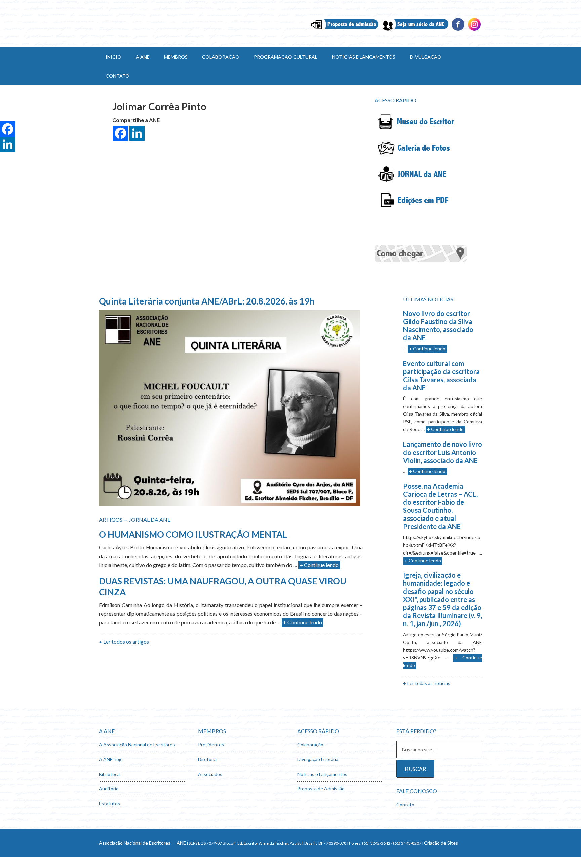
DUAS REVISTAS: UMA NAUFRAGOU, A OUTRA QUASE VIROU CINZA (222, 586)
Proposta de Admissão (321, 788)
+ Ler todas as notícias (426, 683)
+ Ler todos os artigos (124, 641)
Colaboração (310, 744)
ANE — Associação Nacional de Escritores (156, 23)
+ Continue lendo (319, 565)
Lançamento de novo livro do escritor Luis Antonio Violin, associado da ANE (442, 452)
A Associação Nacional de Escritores (137, 744)
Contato (405, 804)
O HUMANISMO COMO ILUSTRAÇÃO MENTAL (193, 534)
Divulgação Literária (317, 759)
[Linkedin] (474, 30)
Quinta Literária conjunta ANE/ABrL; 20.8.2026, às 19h (206, 301)
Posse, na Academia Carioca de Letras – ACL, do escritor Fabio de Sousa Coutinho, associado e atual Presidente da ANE (440, 506)
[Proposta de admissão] (344, 30)
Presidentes (211, 744)
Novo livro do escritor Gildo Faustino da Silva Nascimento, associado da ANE (438, 325)
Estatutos (109, 803)
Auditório (109, 788)
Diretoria (207, 759)
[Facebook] (458, 30)
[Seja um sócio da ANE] (414, 30)
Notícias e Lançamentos (322, 774)
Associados (210, 774)
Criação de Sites (441, 843)
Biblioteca (109, 774)
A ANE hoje (111, 759)
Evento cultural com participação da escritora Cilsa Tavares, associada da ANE (441, 375)
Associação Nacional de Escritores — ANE (142, 843)
